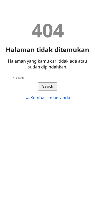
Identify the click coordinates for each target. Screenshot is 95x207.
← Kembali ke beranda (47, 98)
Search (47, 86)
